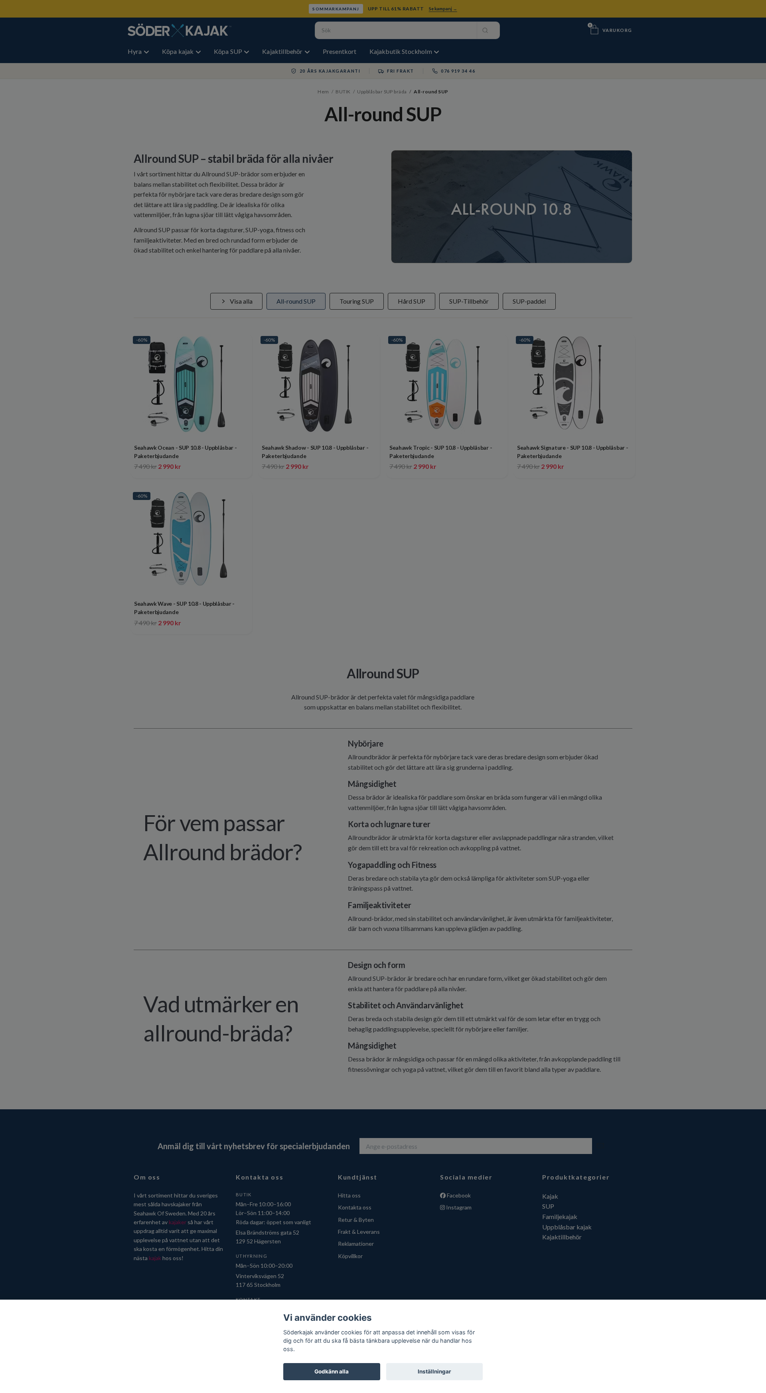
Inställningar (434, 1371)
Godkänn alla (331, 1371)
